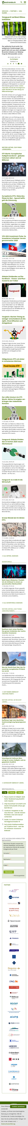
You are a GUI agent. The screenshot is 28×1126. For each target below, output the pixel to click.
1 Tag (4, 792)
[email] (18, 64)
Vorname (7, 853)
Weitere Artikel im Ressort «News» (12, 701)
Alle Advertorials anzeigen (12, 603)
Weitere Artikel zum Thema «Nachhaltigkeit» (12, 610)
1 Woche (11, 792)
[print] (20, 64)
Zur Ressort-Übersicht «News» (13, 783)
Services (5, 11)
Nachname (7, 859)
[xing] (10, 64)
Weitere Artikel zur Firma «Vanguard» (12, 148)
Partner (13, 11)
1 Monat (20, 792)
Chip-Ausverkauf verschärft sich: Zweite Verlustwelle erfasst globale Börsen (15, 806)
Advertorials (7, 562)
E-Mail (6, 865)
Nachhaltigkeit (14, 59)
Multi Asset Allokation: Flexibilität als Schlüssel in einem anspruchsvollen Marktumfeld (13, 582)
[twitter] (15, 64)
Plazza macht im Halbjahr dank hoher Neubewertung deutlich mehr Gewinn (14, 799)
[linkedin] (7, 64)
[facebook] (12, 64)
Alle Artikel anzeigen (10, 556)
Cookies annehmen (18, 1106)
